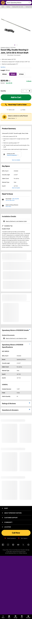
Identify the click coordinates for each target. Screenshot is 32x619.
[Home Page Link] (2, 2)
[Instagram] (8, 545)
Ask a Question (17, 55)
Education (23, 550)
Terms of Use (12, 550)
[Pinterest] (28, 545)
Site (26, 550)
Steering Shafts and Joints (17, 6)
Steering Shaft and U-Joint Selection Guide (16, 221)
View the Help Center (10, 200)
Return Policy (8, 206)
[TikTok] (13, 545)
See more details (16, 160)
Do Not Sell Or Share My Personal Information (16, 551)
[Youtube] (18, 545)
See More (3, 67)
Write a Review (10, 55)
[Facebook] (3, 545)
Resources (18, 550)
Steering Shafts (29, 6)
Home (3, 6)
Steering (8, 6)
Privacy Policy (5, 550)
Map (28, 550)
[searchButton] (29, 2)
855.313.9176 (15, 198)
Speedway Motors (5, 47)
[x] (23, 545)
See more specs (16, 187)
